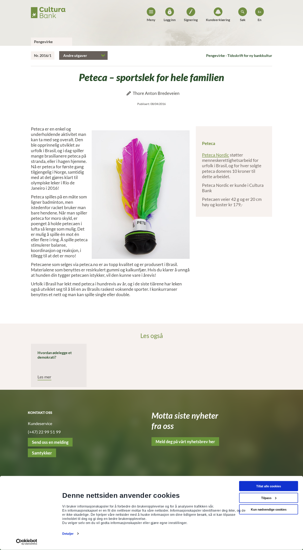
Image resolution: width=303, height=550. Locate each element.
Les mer (44, 376)
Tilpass (266, 497)
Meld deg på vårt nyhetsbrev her (185, 441)
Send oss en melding (50, 442)
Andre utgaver (75, 55)
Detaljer (68, 533)
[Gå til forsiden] (48, 11)
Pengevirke (43, 41)
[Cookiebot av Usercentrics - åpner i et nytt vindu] (27, 542)
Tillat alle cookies (268, 486)
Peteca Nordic (215, 154)
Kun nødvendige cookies (269, 509)
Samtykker (42, 452)
